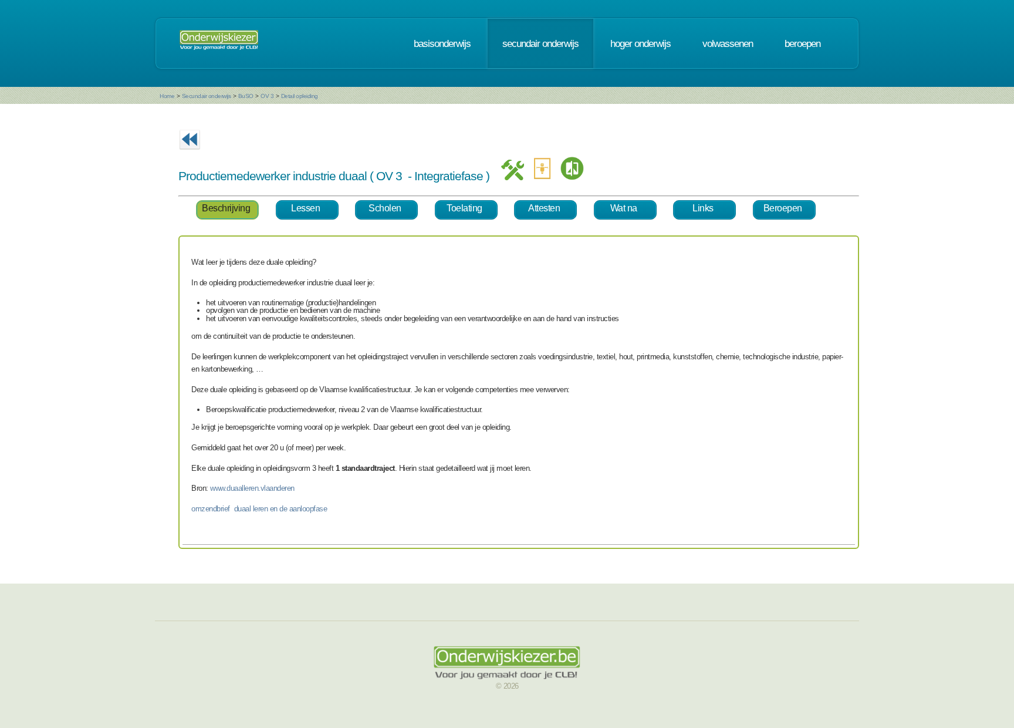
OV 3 (267, 96)
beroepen (802, 43)
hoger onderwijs (640, 43)
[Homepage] (219, 43)
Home (167, 96)
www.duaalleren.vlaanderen (252, 488)
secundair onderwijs (540, 43)
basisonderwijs (442, 43)
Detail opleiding (299, 96)
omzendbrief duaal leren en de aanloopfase (259, 508)
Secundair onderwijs (206, 96)
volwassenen (727, 43)
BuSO (246, 96)
